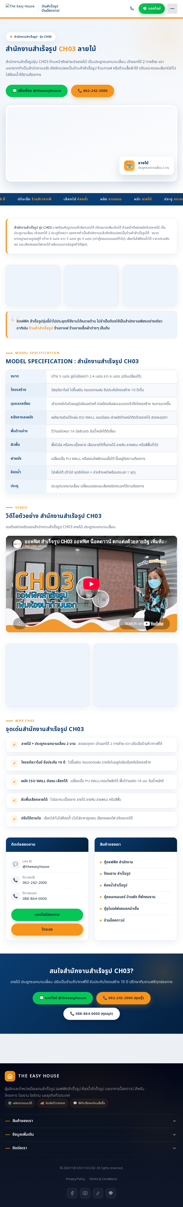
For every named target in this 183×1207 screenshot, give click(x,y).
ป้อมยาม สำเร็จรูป (117, 873)
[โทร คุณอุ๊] (131, 8)
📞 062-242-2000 (92, 91)
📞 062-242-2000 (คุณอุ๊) (123, 998)
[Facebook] (72, 1193)
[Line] (111, 1193)
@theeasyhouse (36, 864)
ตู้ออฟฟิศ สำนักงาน (118, 862)
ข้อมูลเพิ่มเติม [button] (23, 1134)
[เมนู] (172, 9)
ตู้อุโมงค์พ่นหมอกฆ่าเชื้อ (121, 909)
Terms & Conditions (103, 1179)
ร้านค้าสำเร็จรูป (41, 328)
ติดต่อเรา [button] (19, 1148)
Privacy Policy (75, 1179)
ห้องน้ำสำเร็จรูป (115, 885)
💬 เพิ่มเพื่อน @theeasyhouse (36, 91)
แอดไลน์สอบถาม (47, 914)
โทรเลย (47, 929)
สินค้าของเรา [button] (22, 1121)
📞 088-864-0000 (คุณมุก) (91, 1014)
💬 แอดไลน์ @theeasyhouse (62, 998)
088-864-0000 (35, 896)
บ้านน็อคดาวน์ (114, 920)
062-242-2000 (35, 880)
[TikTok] (98, 1193)
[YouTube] (85, 1193)
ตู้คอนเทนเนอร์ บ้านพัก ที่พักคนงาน (129, 897)
